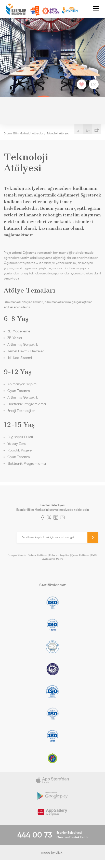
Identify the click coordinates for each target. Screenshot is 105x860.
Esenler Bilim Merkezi (16, 133)
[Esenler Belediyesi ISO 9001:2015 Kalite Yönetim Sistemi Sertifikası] (52, 602)
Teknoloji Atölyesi (58, 133)
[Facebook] (42, 518)
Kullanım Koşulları (59, 555)
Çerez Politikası (80, 555)
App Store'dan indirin (52, 780)
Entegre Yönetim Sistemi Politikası (27, 555)
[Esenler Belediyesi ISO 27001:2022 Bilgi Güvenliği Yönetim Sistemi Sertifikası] (52, 647)
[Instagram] (56, 518)
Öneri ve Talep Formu (35, 11)
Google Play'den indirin (52, 796)
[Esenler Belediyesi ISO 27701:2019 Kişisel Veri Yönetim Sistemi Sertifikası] (52, 669)
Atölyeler (37, 133)
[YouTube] (62, 518)
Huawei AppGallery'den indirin (52, 812)
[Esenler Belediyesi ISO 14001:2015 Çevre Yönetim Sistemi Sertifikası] (52, 625)
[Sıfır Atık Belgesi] (52, 758)
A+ (87, 130)
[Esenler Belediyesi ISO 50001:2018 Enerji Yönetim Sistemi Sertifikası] (52, 736)
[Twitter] (49, 518)
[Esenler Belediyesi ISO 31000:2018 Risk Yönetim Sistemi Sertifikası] (52, 691)
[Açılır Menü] (96, 9)
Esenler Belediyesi (16, 9)
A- (79, 131)
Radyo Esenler (70, 11)
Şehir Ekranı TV (50, 11)
